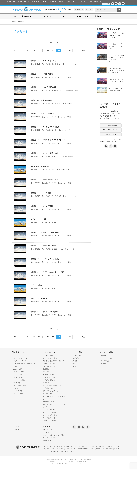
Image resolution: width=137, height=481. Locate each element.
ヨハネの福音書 (18, 393)
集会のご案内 (111, 134)
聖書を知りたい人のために (51, 391)
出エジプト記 (17, 369)
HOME (16, 16)
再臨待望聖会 (76, 358)
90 (48, 50)
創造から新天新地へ (49, 363)
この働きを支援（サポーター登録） (54, 435)
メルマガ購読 (106, 3)
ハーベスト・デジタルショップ (94, 1)
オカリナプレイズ (48, 372)
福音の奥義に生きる (49, 418)
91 (53, 50)
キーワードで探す (106, 358)
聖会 (73, 363)
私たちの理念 (47, 432)
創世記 (15, 366)
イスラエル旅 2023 (49, 366)
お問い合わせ (47, 440)
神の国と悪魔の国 (48, 374)
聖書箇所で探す (106, 355)
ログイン (88, 9)
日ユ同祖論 (46, 369)
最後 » (84, 50)
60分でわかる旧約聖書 (50, 358)
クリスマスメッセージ (50, 412)
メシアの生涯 (17, 374)
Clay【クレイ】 (53, 1)
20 (34, 50)
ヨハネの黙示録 (18, 377)
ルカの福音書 (17, 391)
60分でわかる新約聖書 (50, 415)
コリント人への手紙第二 (21, 358)
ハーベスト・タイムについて (52, 429)
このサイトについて (49, 426)
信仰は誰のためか (48, 401)
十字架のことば (47, 393)
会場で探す (104, 363)
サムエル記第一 (18, 355)
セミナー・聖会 (60, 16)
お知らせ (16, 429)
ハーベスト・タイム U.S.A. (24, 1)
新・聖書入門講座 (48, 388)
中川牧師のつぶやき (49, 377)
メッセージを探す (75, 16)
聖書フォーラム (70, 1)
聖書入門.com (62, 1)
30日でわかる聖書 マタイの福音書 (24, 363)
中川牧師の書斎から (49, 380)
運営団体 (98, 16)
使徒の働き (16, 383)
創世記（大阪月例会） (50, 420)
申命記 (15, 388)
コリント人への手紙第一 (21, 361)
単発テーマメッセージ (50, 410)
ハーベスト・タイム (11, 1)
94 (70, 50)
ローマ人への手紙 (19, 372)
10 (28, 50)
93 (64, 50)
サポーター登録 (111, 125)
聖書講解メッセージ (29, 16)
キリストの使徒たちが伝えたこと (53, 385)
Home (14, 21)
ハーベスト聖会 (77, 355)
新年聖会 (74, 361)
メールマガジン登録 (49, 438)
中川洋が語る (47, 383)
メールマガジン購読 (111, 130)
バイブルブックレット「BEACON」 (40, 1)
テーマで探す (105, 361)
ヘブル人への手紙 (19, 380)
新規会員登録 (79, 9)
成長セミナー (76, 366)
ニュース (88, 16)
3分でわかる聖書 (48, 355)
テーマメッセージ (45, 16)
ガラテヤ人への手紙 (19, 385)
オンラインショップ (80, 1)
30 (39, 50)
